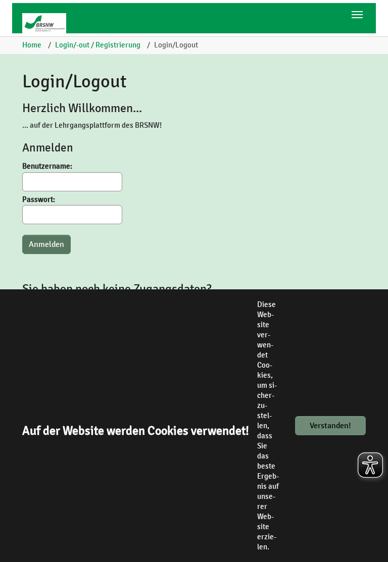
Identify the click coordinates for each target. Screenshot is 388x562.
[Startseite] (48, 23)
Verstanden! (330, 426)
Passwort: (38, 199)
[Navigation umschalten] (357, 14)
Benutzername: (47, 166)
